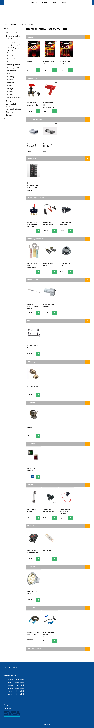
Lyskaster (30, 427)
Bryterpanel (11, 62)
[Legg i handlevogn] (38, 70)
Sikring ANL (47, 550)
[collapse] (22, 33)
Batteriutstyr (11, 56)
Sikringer (10, 89)
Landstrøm (10, 94)
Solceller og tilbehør (13, 97)
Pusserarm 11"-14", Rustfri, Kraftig (32, 306)
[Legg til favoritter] (39, 41)
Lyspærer (10, 91)
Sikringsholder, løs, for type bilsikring (65, 511)
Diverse (9, 85)
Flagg (54, 2)
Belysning (10, 77)
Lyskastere (10, 79)
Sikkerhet (63, 2)
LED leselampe (32, 386)
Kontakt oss (7, 709)
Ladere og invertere (13, 59)
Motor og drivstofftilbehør (14, 109)
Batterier (10, 53)
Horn (9, 74)
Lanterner (10, 83)
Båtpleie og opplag (12, 33)
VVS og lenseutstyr (12, 39)
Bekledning (34, 2)
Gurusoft (47, 724)
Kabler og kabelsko (13, 68)
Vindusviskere (12, 71)
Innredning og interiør (13, 42)
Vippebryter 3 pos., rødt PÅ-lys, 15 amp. (32, 224)
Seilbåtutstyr (10, 115)
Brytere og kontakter (13, 65)
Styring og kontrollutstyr (13, 36)
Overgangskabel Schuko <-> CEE (48, 634)
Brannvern (9, 112)
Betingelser (7, 705)
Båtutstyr (7, 29)
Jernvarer (9, 101)
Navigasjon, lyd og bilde (14, 45)
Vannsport (45, 2)
